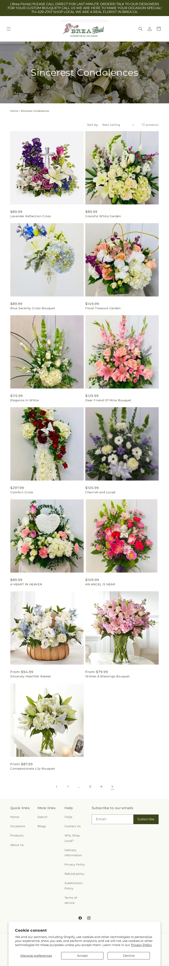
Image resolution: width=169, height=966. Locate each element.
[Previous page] (56, 786)
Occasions (17, 826)
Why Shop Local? (72, 838)
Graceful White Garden (103, 216)
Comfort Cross (21, 492)
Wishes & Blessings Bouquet (107, 676)
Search (42, 817)
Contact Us (73, 826)
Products (16, 835)
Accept (82, 956)
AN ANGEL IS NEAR (100, 584)
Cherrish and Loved (100, 492)
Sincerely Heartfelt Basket (30, 676)
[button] (8, 28)
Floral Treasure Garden (103, 308)
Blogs (42, 826)
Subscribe (145, 819)
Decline (129, 956)
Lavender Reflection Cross (30, 216)
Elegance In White (24, 400)
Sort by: (92, 125)
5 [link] (112, 787)
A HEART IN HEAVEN (26, 584)
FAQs (68, 817)
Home (14, 110)
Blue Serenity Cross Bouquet (32, 308)
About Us (17, 845)
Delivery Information (73, 852)
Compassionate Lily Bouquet (32, 768)
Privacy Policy (141, 945)
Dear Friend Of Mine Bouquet (108, 400)
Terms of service (71, 900)
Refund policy (74, 874)
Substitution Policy (73, 885)
